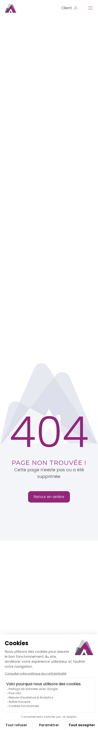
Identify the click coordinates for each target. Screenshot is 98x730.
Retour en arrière (49, 496)
